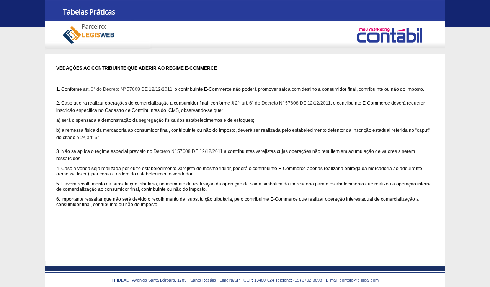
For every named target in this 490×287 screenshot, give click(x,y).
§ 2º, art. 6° (88, 137)
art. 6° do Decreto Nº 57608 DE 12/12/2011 (127, 89)
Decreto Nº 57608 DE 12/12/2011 (188, 151)
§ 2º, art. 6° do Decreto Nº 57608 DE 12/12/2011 (281, 103)
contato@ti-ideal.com (359, 280)
